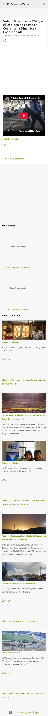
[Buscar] (44, 4)
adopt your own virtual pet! (18, 267)
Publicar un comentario (15, 159)
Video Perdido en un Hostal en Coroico (18, 621)
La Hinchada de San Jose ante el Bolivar (18, 584)
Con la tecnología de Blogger (25, 712)
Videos (15, 139)
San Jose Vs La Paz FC (11, 653)
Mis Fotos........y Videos (18, 4)
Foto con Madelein (10, 463)
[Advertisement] (24, 71)
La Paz (6, 139)
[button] (4, 40)
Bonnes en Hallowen (10, 342)
